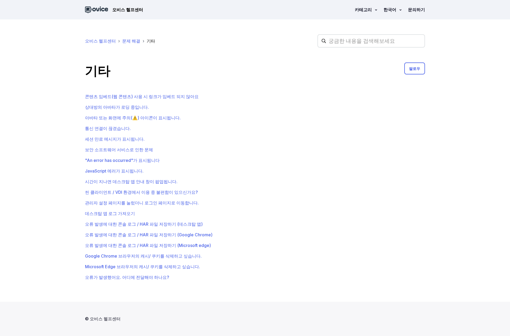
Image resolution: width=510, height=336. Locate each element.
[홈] (96, 9)
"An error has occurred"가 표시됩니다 (122, 160)
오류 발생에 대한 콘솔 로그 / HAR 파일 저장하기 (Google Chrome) (148, 234)
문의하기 (416, 9)
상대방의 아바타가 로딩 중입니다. (117, 107)
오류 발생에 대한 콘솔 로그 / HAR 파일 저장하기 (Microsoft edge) (148, 245)
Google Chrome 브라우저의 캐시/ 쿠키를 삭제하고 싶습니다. (143, 256)
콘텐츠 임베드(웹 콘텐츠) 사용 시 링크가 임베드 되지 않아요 (142, 96)
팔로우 (414, 68)
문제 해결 (131, 41)
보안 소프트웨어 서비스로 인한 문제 (119, 149)
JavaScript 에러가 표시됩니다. (114, 171)
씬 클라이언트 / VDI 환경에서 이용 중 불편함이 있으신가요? (141, 192)
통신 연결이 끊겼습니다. (108, 128)
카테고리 (364, 9)
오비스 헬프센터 (100, 41)
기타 (151, 41)
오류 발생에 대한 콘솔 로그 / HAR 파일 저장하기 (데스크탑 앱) (144, 224)
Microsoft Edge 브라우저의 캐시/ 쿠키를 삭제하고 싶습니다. (142, 266)
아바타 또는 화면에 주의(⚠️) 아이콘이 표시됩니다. (133, 117)
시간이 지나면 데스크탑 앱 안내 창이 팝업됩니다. (131, 181)
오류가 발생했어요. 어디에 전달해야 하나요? (127, 277)
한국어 (390, 9)
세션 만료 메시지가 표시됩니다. (114, 139)
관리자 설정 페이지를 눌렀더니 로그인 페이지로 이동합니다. (142, 202)
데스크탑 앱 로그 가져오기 (110, 213)
